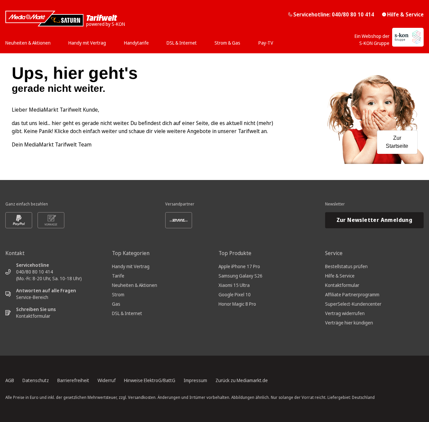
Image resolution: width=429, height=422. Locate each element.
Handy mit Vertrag (130, 266)
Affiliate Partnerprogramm (352, 294)
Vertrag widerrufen (345, 313)
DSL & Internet (127, 313)
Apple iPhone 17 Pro (239, 266)
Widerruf (107, 380)
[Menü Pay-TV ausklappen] (275, 41)
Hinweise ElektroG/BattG (149, 380)
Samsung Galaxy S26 (240, 276)
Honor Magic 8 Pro (237, 304)
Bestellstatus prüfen (346, 266)
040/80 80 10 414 (34, 271)
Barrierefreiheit (73, 380)
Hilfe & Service (405, 14)
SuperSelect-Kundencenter (353, 304)
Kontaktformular (33, 316)
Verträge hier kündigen (349, 322)
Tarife (118, 276)
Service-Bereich (32, 297)
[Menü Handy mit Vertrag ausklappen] (108, 41)
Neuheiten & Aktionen (134, 285)
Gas (116, 304)
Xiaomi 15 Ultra (234, 285)
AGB (9, 380)
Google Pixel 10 (235, 294)
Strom (118, 294)
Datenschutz (35, 380)
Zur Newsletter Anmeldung (374, 220)
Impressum (195, 380)
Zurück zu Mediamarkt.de (242, 380)
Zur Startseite (397, 142)
